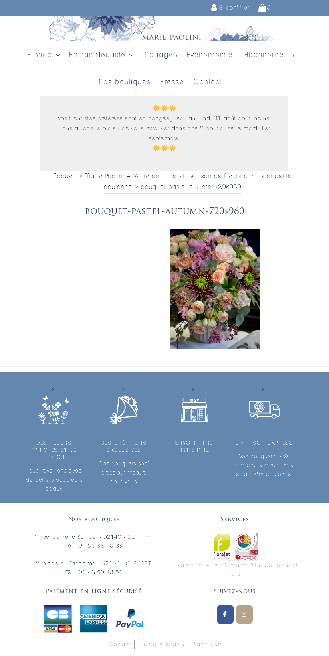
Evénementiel (211, 55)
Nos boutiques (125, 82)
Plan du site (207, 644)
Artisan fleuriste (97, 55)
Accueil (64, 176)
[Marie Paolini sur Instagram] (244, 614)
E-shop (39, 55)
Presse (172, 82)
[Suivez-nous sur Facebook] (225, 614)
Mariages (160, 55)
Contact (208, 82)
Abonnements (269, 55)
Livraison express (264, 443)
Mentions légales (161, 644)
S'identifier (233, 8)
